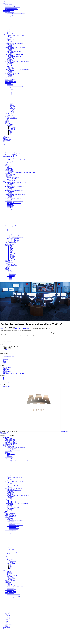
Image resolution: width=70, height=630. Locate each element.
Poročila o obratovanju (11, 117)
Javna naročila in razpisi (7, 139)
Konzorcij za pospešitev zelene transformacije (15, 586)
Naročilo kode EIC (8, 114)
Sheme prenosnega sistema (11, 14)
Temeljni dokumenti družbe (11, 578)
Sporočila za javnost (10, 609)
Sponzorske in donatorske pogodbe (15, 596)
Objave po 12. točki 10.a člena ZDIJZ (13, 594)
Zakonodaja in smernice (9, 28)
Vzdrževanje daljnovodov (11, 33)
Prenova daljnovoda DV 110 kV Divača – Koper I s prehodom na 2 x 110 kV (18, 69)
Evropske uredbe (8, 123)
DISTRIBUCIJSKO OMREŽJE (8, 10)
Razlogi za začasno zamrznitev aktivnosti (14, 56)
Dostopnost (2, 433)
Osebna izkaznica (10, 572)
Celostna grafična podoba (9, 612)
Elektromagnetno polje (11, 166)
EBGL (10, 133)
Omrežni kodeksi (10, 125)
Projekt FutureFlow (10, 110)
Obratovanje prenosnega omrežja (10, 79)
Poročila (6, 116)
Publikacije (7, 614)
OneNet (4, 363)
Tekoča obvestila (10, 84)
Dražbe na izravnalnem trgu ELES (13, 238)
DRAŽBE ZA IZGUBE (13, 94)
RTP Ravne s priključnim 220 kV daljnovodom (13, 51)
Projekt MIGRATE (10, 111)
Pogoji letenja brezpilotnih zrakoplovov (11, 9)
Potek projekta (9, 37)
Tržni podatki (7, 122)
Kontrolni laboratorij (8, 113)
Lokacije (8, 604)
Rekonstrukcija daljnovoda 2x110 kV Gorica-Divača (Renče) (15, 35)
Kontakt (8, 603)
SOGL (10, 130)
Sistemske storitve (8, 83)
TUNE (6, 77)
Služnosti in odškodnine (9, 22)
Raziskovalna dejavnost (9, 606)
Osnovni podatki (8, 571)
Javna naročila (7, 623)
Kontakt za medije (8, 619)
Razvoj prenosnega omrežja (9, 12)
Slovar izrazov (9, 617)
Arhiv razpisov (7, 626)
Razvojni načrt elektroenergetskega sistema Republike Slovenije (14, 373)
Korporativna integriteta (11, 576)
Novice (8, 610)
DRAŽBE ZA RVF (12, 239)
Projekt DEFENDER (10, 105)
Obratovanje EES (12, 128)
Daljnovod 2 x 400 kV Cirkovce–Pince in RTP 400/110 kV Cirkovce (17, 61)
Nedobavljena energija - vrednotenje (13, 162)
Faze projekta (9, 38)
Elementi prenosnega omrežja (10, 6)
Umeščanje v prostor (8, 163)
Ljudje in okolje (7, 165)
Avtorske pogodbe (12, 597)
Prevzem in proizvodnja (9, 80)
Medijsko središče (6, 137)
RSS (8, 96)
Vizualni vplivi (9, 21)
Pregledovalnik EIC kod (11, 115)
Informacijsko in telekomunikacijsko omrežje (12, 7)
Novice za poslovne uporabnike (10, 95)
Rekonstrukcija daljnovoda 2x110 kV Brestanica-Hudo (14, 39)
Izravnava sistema (10, 85)
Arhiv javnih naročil (8, 624)
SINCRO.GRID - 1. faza (11, 67)
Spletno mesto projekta (6, 386)
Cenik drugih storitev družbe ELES (6, 370)
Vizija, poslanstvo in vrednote (10, 580)
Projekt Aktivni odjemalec (11, 109)
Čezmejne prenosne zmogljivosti (10, 81)
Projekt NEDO (9, 100)
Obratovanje (5, 78)
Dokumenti (7, 120)
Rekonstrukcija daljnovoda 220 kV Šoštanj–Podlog (14, 43)
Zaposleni (6, 587)
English (4, 141)
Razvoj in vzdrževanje (6, 11)
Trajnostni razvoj (8, 582)
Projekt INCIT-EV (10, 103)
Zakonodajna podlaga (10, 87)
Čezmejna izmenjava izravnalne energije (16, 86)
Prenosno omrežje (6, 3)
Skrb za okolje (9, 584)
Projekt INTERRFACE (11, 108)
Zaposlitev (4, 138)
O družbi (4, 136)
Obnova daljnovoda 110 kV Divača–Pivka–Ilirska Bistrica (15, 47)
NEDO (4, 360)
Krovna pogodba (12, 236)
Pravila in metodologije (11, 129)
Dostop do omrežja (12, 127)
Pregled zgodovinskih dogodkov (10, 592)
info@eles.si (6, 349)
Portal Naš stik (7, 615)
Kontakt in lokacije (8, 602)
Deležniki (8, 583)
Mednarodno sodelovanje (9, 590)
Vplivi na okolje (10, 57)
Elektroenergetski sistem (9, 4)
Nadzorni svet (9, 574)
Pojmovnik (7, 121)
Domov (4, 1)
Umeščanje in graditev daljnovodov (13, 30)
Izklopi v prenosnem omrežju (12, 118)
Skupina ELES (7, 581)
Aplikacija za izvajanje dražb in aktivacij (16, 237)
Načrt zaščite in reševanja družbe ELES (7, 368)
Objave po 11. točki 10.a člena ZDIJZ (13, 595)
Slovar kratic (9, 618)
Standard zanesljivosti (10, 15)
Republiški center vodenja (9, 97)
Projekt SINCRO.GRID (9, 65)
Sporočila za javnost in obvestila (10, 608)
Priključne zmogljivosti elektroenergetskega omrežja (16, 13)
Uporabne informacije (6, 140)
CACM (10, 132)
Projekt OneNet (9, 102)
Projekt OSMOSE (10, 101)
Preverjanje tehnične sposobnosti (14, 235)
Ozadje (8, 66)
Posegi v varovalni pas (9, 23)
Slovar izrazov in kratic (9, 616)
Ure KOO (8, 119)
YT (3, 378)
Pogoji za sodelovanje (11, 88)
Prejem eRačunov (10, 579)
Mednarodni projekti (8, 98)
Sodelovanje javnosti (10, 58)
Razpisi (6, 625)
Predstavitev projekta (10, 36)
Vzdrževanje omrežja (8, 26)
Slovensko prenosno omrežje (10, 5)
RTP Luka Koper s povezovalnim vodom (12, 73)
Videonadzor (5, 432)
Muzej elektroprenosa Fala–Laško (11, 8)
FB (3, 377)
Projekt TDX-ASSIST (11, 106)
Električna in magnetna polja (12, 31)
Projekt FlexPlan (10, 107)
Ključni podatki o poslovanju (12, 575)
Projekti (4, 34)
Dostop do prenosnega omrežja (10, 82)
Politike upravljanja (10, 577)
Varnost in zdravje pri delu (11, 589)
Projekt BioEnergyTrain (11, 112)
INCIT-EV (4, 362)
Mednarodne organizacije (11, 591)
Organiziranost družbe (11, 573)
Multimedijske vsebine (9, 613)
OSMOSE (4, 361)
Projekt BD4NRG (10, 104)
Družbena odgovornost (11, 585)
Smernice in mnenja (10, 24)
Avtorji (6, 433)
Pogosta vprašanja (8, 29)
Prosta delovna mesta (8, 621)
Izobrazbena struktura (10, 588)
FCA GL (10, 131)
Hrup (8, 20)
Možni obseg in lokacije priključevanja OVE (7, 372)
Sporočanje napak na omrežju (10, 27)
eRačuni (6, 605)
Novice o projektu (10, 59)
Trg (9, 126)
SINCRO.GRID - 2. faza (11, 68)
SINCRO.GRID (10, 99)
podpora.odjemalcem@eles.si (9, 356)
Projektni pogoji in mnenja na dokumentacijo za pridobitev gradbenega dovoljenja (21, 25)
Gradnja (6, 164)
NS (3, 379)
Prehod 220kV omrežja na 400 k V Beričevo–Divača (14, 54)
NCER (10, 134)
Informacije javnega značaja (9, 593)
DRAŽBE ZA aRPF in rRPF (14, 93)
